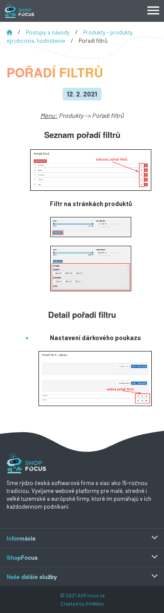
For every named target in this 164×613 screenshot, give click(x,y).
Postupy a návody (48, 32)
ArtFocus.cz (91, 595)
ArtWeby (94, 603)
